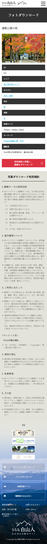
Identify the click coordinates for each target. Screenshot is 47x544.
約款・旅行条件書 (9, 509)
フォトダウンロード (23, 476)
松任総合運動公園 (11, 141)
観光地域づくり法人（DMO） (10, 515)
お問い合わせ (30, 509)
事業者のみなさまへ (23, 496)
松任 (22, 141)
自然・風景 (8, 95)
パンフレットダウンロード (23, 467)
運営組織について (9, 504)
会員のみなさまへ (32, 504)
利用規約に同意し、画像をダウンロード (23, 163)
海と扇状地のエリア (12, 84)
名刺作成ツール (23, 486)
